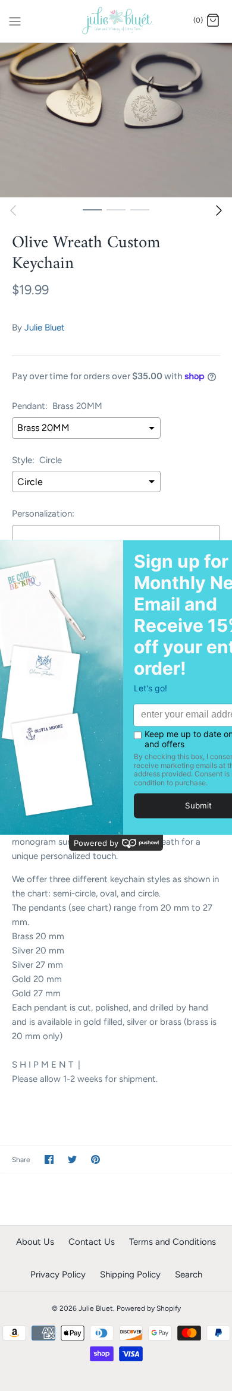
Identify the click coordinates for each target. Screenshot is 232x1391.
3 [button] (140, 209)
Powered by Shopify (149, 1308)
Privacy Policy (58, 1274)
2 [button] (116, 209)
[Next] (219, 210)
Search (188, 1274)
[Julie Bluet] (116, 21)
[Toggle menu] (15, 20)
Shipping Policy (130, 1274)
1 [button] (92, 209)
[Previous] (13, 210)
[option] (116, 120)
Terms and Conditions (172, 1241)
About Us (35, 1241)
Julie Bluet (44, 327)
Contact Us (91, 1241)
